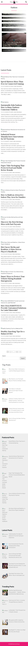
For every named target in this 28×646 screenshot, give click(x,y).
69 (17, 351)
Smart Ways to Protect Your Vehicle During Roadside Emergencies (13, 278)
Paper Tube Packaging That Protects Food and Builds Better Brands (12, 167)
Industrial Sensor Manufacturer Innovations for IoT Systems (12, 136)
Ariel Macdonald (18, 86)
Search (4, 356)
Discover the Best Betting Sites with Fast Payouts (12, 223)
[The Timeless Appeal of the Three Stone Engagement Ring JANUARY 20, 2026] (14, 40)
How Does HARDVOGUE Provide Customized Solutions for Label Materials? (13, 308)
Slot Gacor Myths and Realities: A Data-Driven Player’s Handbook (11, 249)
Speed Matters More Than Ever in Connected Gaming (12, 82)
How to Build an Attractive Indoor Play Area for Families (13, 196)
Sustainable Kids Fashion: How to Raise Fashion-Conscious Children (11, 107)
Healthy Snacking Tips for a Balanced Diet (12, 332)
